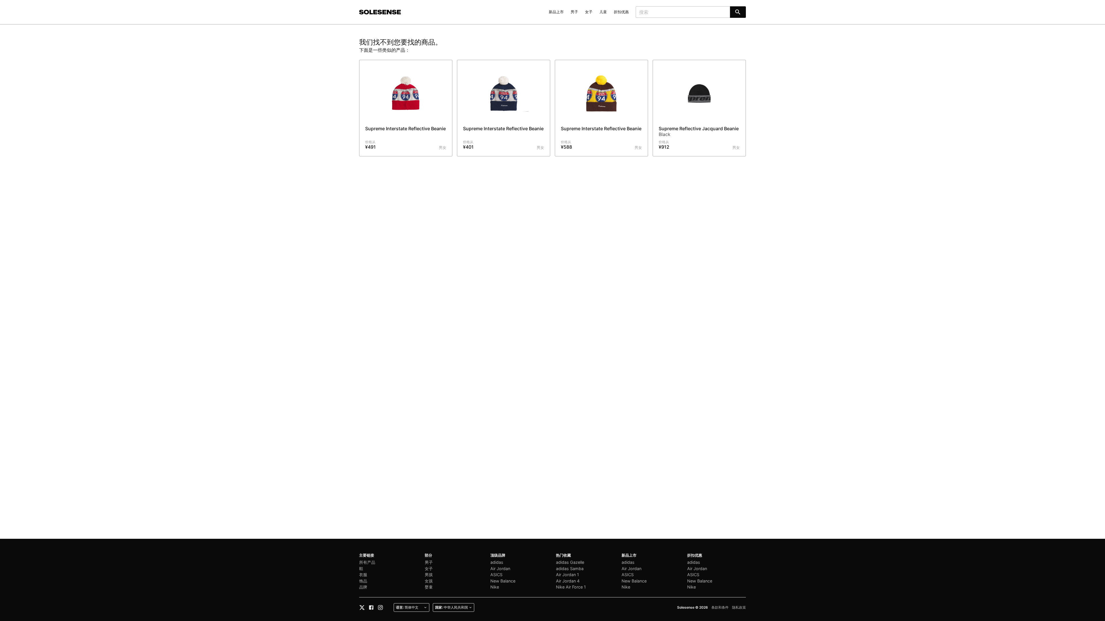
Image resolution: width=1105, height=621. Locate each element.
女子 (588, 12)
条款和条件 (720, 607)
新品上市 (556, 12)
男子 (574, 12)
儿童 (603, 12)
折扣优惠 (621, 12)
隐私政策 (739, 607)
